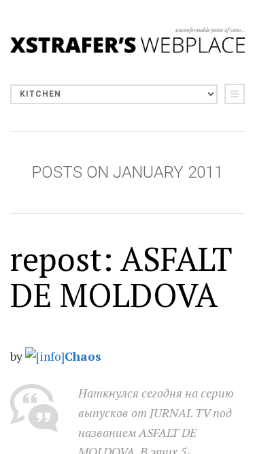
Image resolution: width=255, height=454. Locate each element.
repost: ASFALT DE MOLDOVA (121, 277)
